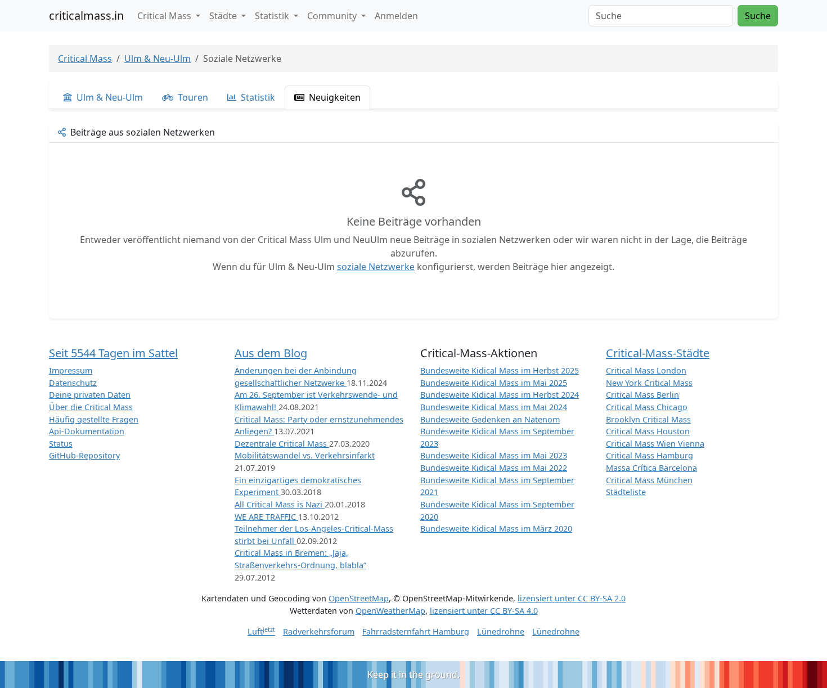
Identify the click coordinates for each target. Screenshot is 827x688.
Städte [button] (224, 16)
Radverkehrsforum (318, 631)
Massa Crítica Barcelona (651, 467)
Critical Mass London (646, 370)
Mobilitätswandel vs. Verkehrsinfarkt (305, 455)
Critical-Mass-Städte (657, 353)
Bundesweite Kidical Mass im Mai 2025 (493, 382)
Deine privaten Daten (90, 394)
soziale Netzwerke (376, 266)
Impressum (70, 370)
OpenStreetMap (359, 598)
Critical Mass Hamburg (649, 455)
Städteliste (626, 492)
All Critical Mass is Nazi (280, 504)
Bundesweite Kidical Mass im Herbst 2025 (499, 370)
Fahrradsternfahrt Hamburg (415, 631)
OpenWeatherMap (390, 610)
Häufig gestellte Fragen (93, 419)
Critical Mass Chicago (646, 407)
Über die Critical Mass (91, 407)
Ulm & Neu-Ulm (157, 58)
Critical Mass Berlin (642, 394)
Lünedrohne (500, 631)
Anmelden (396, 16)
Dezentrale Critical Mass (282, 443)
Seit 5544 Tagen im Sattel (113, 353)
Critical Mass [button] (165, 16)
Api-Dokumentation (86, 431)
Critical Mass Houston (648, 431)
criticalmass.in (86, 15)
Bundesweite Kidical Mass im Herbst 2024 (499, 394)
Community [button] (333, 16)
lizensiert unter (572, 598)
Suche (758, 16)
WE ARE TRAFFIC (266, 516)
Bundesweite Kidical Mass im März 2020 (496, 528)
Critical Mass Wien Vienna (655, 443)
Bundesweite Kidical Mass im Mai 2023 (493, 455)
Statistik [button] (273, 16)
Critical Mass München (649, 480)
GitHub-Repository (84, 455)
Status (61, 443)
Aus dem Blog (271, 353)
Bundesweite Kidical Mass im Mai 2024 (493, 407)
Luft (261, 631)
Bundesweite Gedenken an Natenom (490, 419)
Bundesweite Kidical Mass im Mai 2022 (493, 467)
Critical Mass (85, 58)
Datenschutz (73, 382)
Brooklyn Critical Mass (648, 419)
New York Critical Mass (649, 382)
